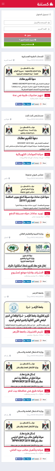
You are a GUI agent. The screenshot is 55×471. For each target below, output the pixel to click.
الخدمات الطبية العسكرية (32, 56)
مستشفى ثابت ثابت (34, 116)
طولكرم (6, 119)
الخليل (6, 237)
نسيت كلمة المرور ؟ (27, 39)
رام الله (6, 356)
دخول (28, 35)
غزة (5, 297)
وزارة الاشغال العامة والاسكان (30, 352)
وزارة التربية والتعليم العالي (31, 234)
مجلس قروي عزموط (34, 175)
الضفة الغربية (8, 60)
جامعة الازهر (37, 293)
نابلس (6, 178)
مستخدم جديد (26, 44)
